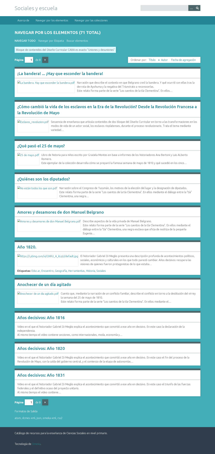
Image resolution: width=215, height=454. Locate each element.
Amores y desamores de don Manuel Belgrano (60, 212)
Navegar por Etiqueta (51, 40)
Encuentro (47, 270)
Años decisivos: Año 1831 (41, 375)
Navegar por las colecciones (91, 20)
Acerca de (23, 20)
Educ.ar (35, 270)
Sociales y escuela (36, 8)
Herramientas (76, 270)
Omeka (36, 443)
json (39, 418)
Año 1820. (26, 247)
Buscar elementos (77, 40)
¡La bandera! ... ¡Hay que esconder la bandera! (60, 73)
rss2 (59, 418)
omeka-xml (49, 418)
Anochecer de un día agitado (44, 284)
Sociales (101, 270)
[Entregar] (197, 8)
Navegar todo (25, 40)
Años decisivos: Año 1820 (41, 348)
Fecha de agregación (183, 59)
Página (19, 59)
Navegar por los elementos (52, 20)
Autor (164, 59)
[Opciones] (191, 8)
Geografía (61, 270)
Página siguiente (45, 60)
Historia (90, 270)
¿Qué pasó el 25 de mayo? (41, 146)
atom (18, 418)
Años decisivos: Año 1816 (41, 317)
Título (152, 59)
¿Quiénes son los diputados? (43, 179)
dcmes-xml (28, 418)
